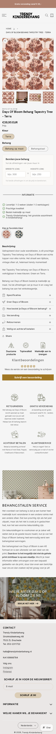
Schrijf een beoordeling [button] (28, 377)
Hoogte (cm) (37, 169)
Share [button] (9, 336)
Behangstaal (38, 148)
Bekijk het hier (26, 603)
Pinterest (7, 671)
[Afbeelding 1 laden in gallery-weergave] (8, 97)
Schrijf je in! (28, 695)
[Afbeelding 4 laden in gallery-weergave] (49, 97)
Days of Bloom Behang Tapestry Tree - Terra (28, 32)
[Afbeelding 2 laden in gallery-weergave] (22, 97)
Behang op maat (14, 148)
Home (8, 28)
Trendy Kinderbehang (32, 732)
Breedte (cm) (13, 169)
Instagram (8, 667)
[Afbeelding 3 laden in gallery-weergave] (35, 97)
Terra (8, 136)
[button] (4, 15)
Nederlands (26, 725)
